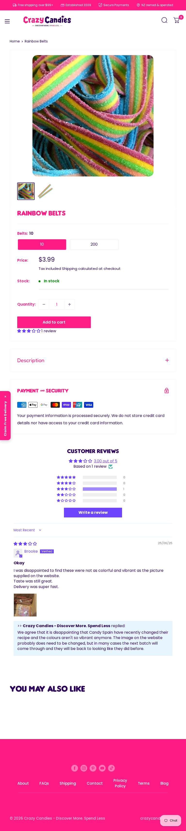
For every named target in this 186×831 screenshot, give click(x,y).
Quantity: (26, 304)
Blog (164, 783)
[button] (29, 331)
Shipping (68, 783)
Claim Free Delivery (5, 418)
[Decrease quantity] (44, 304)
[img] (25, 544)
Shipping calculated (80, 268)
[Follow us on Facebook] (74, 768)
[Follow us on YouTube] (102, 768)
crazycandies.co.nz (158, 818)
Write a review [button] (93, 512)
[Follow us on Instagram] (83, 768)
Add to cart (54, 322)
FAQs (44, 783)
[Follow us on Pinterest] (93, 768)
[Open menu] (7, 21)
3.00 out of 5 (105, 461)
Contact (95, 783)
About (23, 783)
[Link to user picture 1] (25, 605)
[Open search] (164, 21)
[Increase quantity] (69, 304)
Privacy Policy (120, 783)
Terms (144, 783)
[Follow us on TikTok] (111, 768)
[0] (176, 21)
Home (15, 41)
